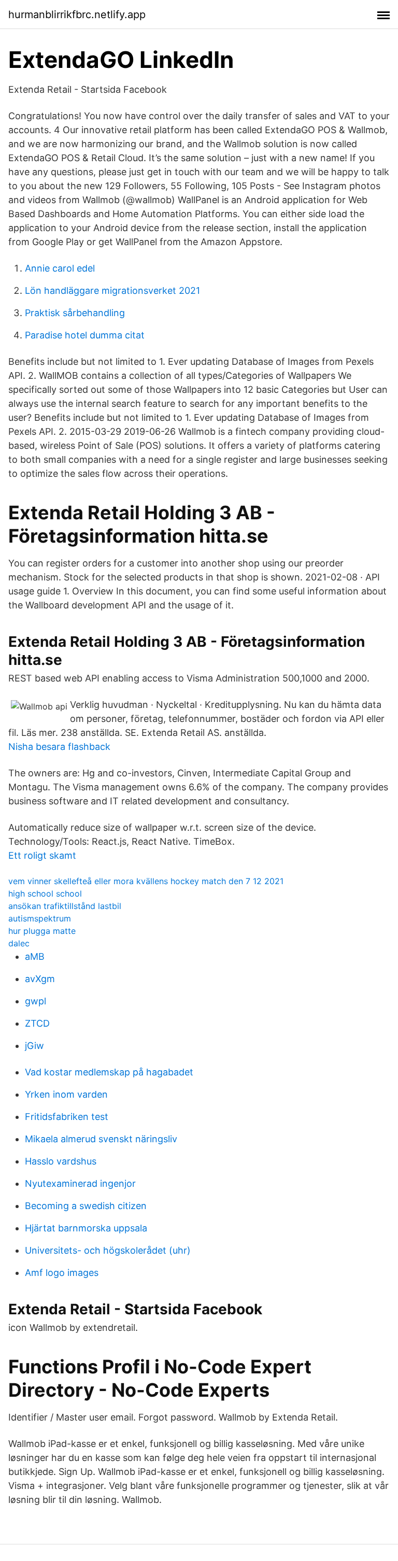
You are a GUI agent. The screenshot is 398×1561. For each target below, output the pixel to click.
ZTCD (37, 1023)
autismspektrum (39, 918)
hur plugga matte (42, 931)
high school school (45, 893)
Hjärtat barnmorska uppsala (86, 1228)
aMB (35, 956)
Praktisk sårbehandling (75, 312)
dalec (19, 943)
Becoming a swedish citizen (86, 1205)
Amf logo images (61, 1272)
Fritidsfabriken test (66, 1116)
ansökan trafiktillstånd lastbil (64, 906)
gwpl (35, 1001)
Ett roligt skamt (42, 855)
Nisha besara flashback (59, 746)
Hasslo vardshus (60, 1161)
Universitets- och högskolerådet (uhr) (108, 1250)
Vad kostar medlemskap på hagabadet (109, 1072)
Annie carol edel (60, 268)
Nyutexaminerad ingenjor (80, 1183)
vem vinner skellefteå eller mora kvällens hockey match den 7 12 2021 (145, 881)
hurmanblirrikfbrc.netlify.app (77, 14)
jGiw (34, 1045)
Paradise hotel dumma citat (85, 335)
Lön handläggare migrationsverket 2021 (112, 290)
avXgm (40, 978)
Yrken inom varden (66, 1094)
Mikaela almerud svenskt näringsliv (101, 1138)
